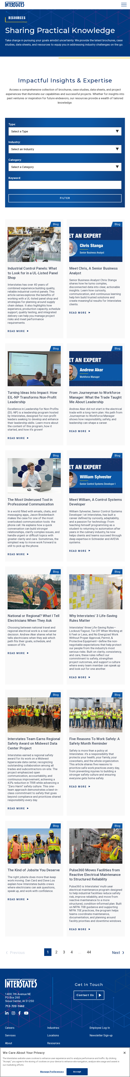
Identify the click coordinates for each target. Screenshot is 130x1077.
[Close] (124, 1053)
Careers (9, 1027)
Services (10, 1035)
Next (116, 953)
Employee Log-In (100, 1027)
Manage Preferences (51, 1071)
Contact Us (85, 995)
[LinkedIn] (6, 1013)
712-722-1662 (14, 1006)
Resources (53, 1043)
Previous (17, 953)
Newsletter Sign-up (101, 1035)
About (8, 1043)
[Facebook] (19, 1013)
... (79, 952)
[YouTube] (26, 1013)
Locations (53, 1035)
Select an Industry (22, 149)
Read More (16, 331)
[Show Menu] (124, 4)
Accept (77, 1071)
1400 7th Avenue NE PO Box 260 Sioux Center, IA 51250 (19, 997)
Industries (53, 1027)
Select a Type (19, 131)
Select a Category (22, 167)
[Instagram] (13, 1013)
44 (89, 952)
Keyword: (14, 178)
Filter (65, 198)
